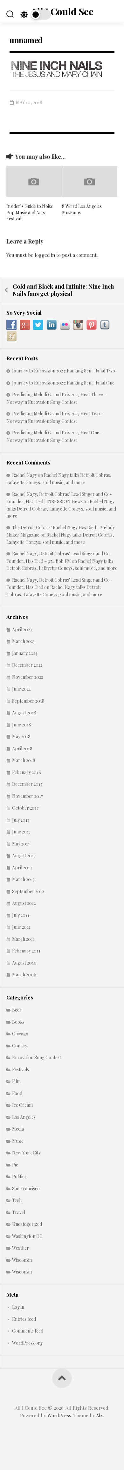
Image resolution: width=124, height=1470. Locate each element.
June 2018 (21, 725)
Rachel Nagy (24, 475)
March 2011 (23, 939)
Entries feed (24, 1319)
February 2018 (26, 772)
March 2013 (23, 879)
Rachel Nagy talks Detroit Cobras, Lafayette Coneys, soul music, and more (61, 508)
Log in (18, 1307)
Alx (99, 1415)
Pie (15, 1165)
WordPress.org (27, 1343)
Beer (17, 1010)
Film (16, 1081)
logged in (45, 255)
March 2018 (23, 760)
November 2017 (27, 796)
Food (17, 1093)
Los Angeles (24, 1117)
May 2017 (21, 844)
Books (18, 1022)
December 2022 (27, 665)
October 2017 (25, 808)
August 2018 (24, 713)
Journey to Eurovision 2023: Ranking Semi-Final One (63, 383)
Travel (18, 1212)
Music (18, 1141)
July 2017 (20, 820)
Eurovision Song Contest (36, 1057)
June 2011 (21, 927)
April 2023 (22, 629)
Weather (20, 1248)
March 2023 (23, 641)
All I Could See (62, 11)
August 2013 (24, 855)
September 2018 (28, 701)
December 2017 (27, 784)
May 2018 (21, 736)
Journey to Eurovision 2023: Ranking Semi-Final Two (63, 371)
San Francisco (26, 1189)
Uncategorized (27, 1224)
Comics (19, 1046)
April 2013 (22, 868)
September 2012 (28, 891)
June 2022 (21, 689)
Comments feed (27, 1331)
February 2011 (26, 951)
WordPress (59, 1415)
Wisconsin (22, 1260)
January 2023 (24, 653)
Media (18, 1129)
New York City (26, 1153)
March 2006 (24, 975)
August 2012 (24, 903)
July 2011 (20, 915)
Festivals (20, 1069)
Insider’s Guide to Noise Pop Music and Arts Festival (29, 212)
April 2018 (22, 748)
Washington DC (27, 1236)
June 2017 (21, 832)
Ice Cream (22, 1105)
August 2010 (24, 963)
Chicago (20, 1034)
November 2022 (27, 677)
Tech (17, 1200)
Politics (19, 1176)
